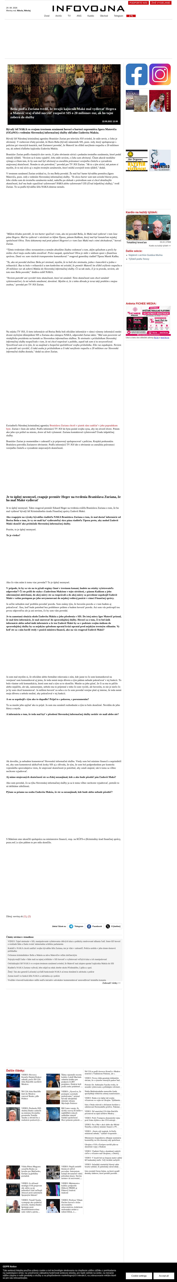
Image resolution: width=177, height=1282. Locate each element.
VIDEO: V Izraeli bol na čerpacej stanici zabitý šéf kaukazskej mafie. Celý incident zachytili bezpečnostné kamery (103, 1159)
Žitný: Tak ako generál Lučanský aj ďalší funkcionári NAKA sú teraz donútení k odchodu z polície (51, 972)
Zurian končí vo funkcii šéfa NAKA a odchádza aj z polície (34, 976)
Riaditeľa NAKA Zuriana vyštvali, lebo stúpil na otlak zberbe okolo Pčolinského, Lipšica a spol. (50, 967)
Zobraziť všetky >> (111, 983)
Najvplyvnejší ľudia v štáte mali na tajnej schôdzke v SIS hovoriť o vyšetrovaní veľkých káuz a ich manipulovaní (57, 959)
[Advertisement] (88, 38)
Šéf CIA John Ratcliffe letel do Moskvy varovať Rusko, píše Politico (31, 1095)
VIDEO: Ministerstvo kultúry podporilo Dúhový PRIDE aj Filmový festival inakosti (70, 1188)
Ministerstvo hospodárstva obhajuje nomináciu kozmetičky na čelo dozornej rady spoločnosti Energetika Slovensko (103, 1139)
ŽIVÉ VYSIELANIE (160, 3)
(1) (25, 916)
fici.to (156, 337)
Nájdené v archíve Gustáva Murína (145, 255)
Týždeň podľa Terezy (139, 259)
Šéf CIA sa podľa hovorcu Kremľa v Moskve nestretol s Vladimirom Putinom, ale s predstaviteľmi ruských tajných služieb (102, 1072)
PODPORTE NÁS (138, 3)
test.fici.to (165, 337)
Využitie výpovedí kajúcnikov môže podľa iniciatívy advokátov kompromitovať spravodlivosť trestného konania (57, 980)
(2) (29, 916)
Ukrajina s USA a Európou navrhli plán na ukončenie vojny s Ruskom (101, 1146)
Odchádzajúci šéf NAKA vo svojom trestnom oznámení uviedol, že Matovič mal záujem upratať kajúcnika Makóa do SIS (61, 963)
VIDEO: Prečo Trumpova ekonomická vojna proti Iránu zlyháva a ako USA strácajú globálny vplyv (102, 1119)
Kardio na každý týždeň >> (160, 246)
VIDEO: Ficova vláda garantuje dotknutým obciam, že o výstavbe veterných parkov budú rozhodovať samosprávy (103, 1079)
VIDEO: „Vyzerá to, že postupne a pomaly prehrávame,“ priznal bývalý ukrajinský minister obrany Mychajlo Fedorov (71, 1097)
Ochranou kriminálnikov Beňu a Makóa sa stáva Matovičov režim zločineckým (42, 955)
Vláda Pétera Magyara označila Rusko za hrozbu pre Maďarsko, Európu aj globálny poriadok (31, 1171)
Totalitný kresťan (137, 242)
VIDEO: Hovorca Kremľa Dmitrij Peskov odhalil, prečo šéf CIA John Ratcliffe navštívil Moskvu (31, 1079)
